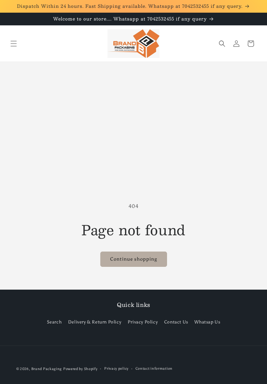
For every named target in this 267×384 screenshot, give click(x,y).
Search (54, 322)
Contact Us (176, 322)
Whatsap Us (207, 322)
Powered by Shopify (80, 369)
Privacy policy (116, 368)
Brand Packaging (46, 369)
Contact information (154, 368)
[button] (14, 43)
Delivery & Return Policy (94, 322)
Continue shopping (133, 259)
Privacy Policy (143, 322)
